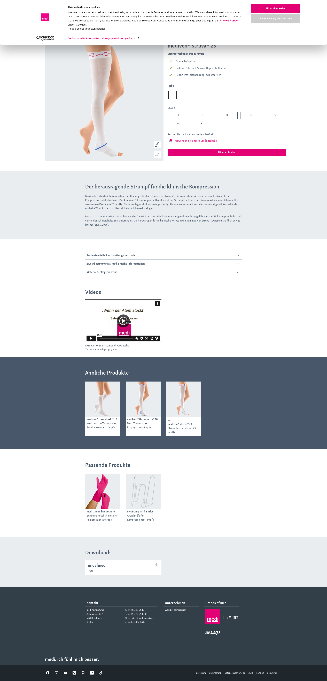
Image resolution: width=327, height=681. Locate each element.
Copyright (272, 672)
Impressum (200, 672)
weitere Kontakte (136, 622)
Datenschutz (215, 672)
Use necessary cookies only (275, 18)
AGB (250, 672)
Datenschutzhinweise (234, 672)
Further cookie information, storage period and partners (101, 38)
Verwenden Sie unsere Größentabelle (195, 140)
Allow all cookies (275, 8)
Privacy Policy (229, 20)
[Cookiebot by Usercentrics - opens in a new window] (45, 38)
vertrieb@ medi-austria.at (140, 618)
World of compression (175, 609)
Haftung (260, 672)
